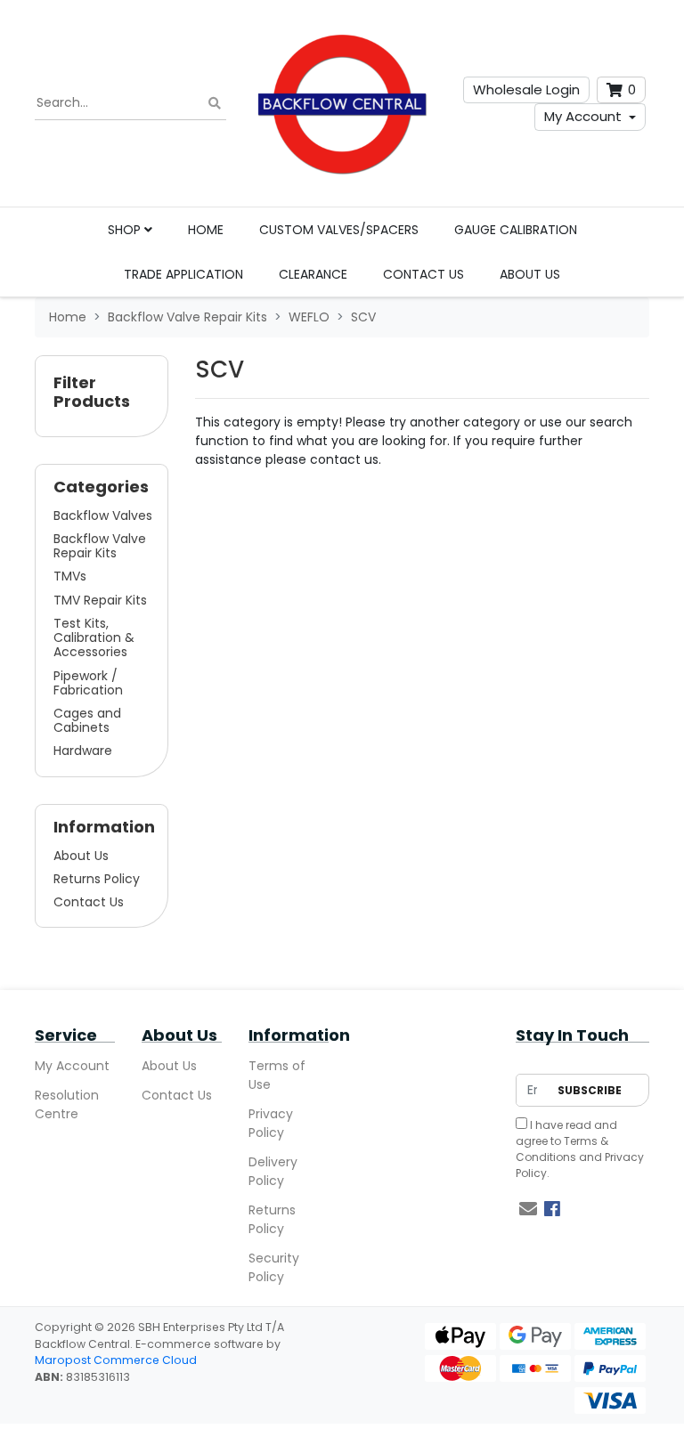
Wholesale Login (526, 89)
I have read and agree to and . (580, 1149)
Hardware (82, 750)
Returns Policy (96, 879)
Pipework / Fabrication (88, 683)
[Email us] (528, 1209)
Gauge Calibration (515, 230)
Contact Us (423, 274)
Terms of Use (276, 1075)
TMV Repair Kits (100, 600)
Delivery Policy (272, 1171)
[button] (101, 396)
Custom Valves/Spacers (339, 230)
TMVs (69, 576)
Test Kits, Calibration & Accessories (93, 637)
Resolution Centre (67, 1104)
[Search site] (214, 103)
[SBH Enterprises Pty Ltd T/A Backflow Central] (342, 103)
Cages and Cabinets (87, 720)
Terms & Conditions (562, 1149)
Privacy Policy (270, 1123)
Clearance (313, 274)
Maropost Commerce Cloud (116, 1360)
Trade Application (183, 274)
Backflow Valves (102, 515)
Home (206, 230)
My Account (583, 116)
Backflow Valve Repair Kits (99, 546)
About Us (530, 274)
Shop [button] (126, 230)
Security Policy (273, 1267)
